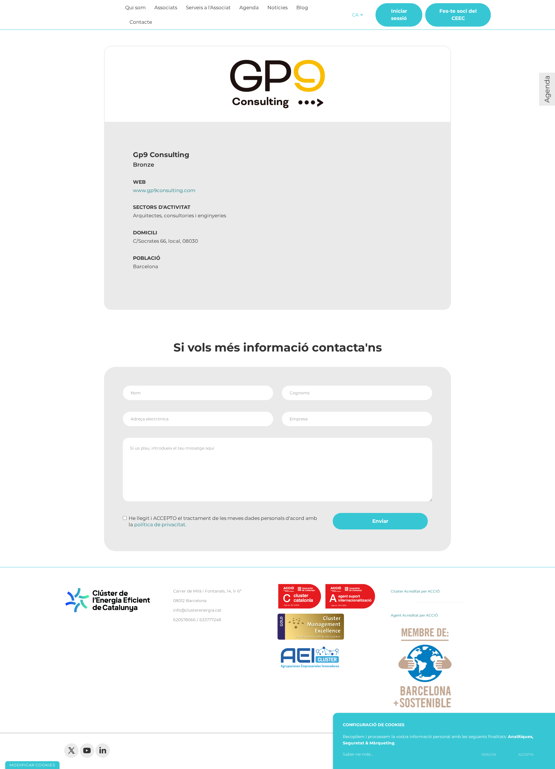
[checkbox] (125, 518)
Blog (302, 7)
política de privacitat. (160, 524)
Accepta (526, 755)
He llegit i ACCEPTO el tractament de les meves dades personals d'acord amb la (223, 521)
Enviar (380, 521)
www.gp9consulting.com (164, 190)
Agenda (249, 7)
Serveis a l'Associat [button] (208, 7)
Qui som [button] (135, 7)
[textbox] (277, 469)
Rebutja (489, 755)
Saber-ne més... (358, 754)
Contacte (141, 22)
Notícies (277, 7)
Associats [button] (165, 7)
